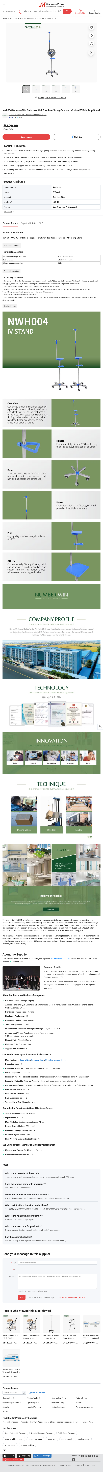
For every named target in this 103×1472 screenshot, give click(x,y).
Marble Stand (66, 1439)
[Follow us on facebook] (82, 1455)
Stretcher (49, 1060)
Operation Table (37, 1060)
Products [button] (25, 11)
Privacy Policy (90, 1465)
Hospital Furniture (27, 18)
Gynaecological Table (11, 1402)
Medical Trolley (60, 1060)
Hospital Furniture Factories (42, 1433)
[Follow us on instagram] (89, 1455)
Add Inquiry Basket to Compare (52, 97)
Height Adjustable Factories (15, 1433)
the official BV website (60, 958)
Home (5, 18)
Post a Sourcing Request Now (72, 1297)
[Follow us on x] (86, 1455)
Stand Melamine (83, 1439)
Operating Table (33, 1402)
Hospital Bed (24, 1060)
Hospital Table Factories (14, 1439)
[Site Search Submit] (67, 11)
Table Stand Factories (66, 1433)
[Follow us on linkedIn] (73, 1459)
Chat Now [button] (78, 137)
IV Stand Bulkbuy (27, 1445)
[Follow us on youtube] (93, 1455)
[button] (4, 4)
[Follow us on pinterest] (97, 1455)
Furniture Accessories (84, 1407)
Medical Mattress (58, 1407)
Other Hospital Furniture (46, 18)
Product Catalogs (38, 1393)
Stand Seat (52, 1439)
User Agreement (65, 1465)
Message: (12, 1276)
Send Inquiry (26, 137)
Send (21, 1297)
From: (14, 1263)
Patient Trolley (81, 1398)
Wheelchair (80, 1402)
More (5, 1450)
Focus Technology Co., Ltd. (34, 1465)
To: (15, 1269)
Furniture (13, 18)
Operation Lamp (58, 1402)
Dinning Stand (10, 1445)
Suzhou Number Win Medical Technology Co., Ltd (27, 114)
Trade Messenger (42, 1455)
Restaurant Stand (35, 1439)
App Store (9, 1455)
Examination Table (59, 1398)
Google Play (24, 1455)
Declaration (78, 1465)
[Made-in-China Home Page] (51, 4)
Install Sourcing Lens (14, 1459)
